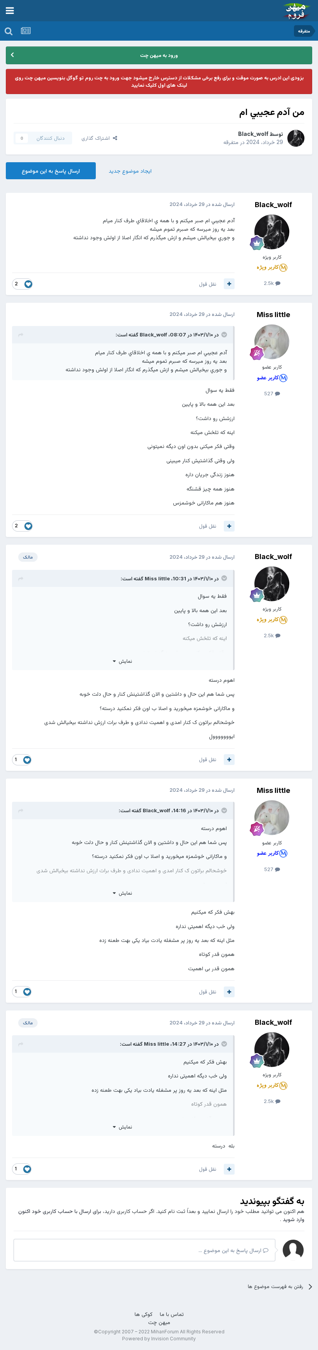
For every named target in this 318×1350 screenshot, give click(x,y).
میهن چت (159, 1322)
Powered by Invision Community (159, 1338)
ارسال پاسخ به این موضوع (51, 170)
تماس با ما (172, 1314)
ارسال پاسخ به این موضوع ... (231, 1250)
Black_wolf (253, 133)
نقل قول (207, 284)
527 (269, 393)
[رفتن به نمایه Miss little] (271, 341)
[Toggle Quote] (223, 334)
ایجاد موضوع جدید (130, 170)
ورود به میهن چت (159, 55)
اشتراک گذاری (97, 138)
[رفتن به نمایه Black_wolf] (295, 138)
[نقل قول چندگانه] (229, 283)
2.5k (269, 283)
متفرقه (230, 142)
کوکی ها (143, 1314)
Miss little (273, 314)
